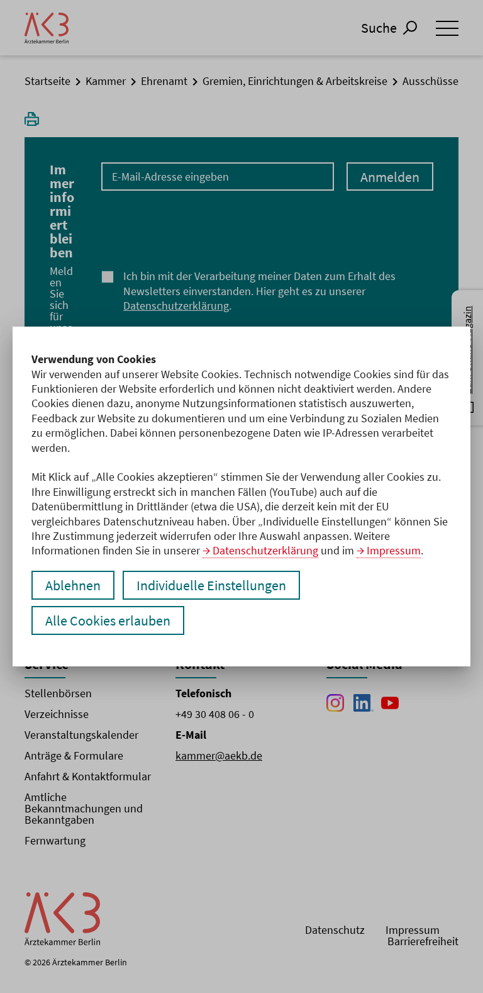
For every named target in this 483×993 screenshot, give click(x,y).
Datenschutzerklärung (265, 550)
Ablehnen (73, 585)
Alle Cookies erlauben (107, 620)
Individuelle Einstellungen (211, 585)
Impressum (394, 550)
